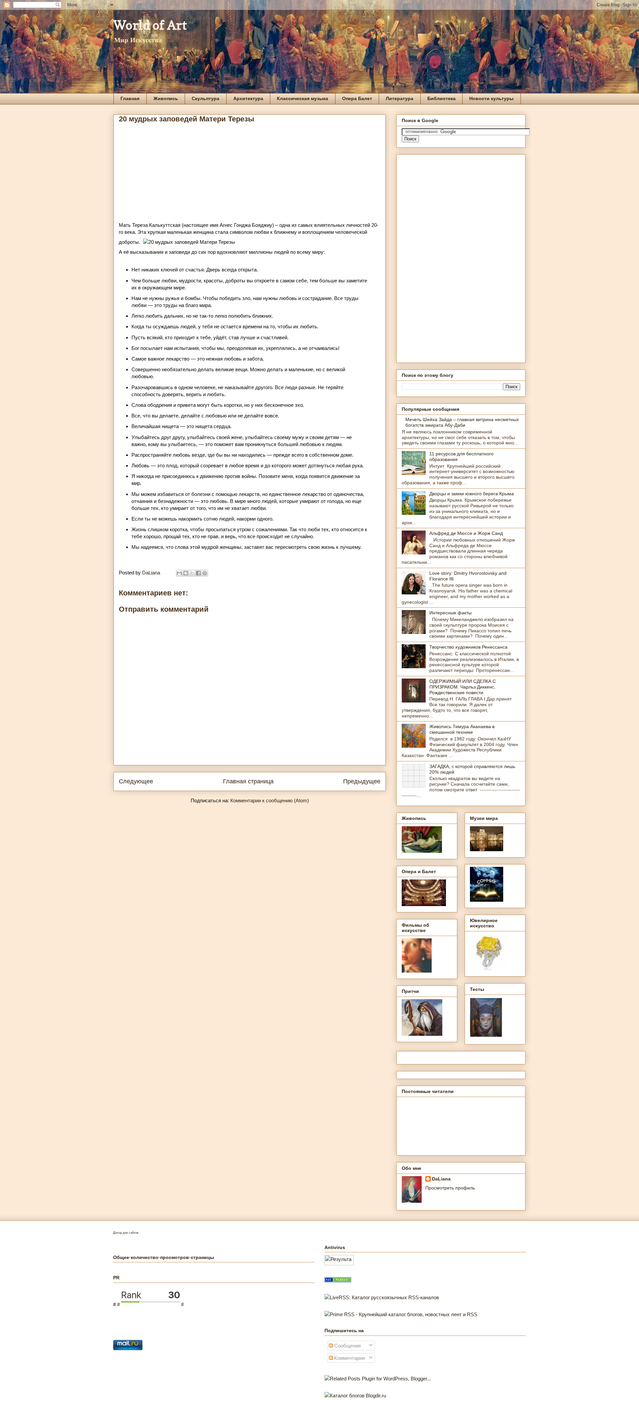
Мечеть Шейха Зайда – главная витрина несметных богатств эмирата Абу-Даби (462, 422)
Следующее (136, 781)
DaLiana (441, 1178)
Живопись (165, 98)
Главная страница (248, 781)
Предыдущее (361, 781)
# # (150, 1304)
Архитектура (248, 98)
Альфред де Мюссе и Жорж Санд (466, 533)
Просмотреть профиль (450, 1187)
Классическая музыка (302, 98)
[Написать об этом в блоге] (185, 573)
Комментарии (349, 1358)
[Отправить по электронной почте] (179, 573)
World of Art (150, 25)
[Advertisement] (249, 175)
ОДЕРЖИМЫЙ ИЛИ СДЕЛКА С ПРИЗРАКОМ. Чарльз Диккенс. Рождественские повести (462, 687)
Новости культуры (491, 98)
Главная (129, 98)
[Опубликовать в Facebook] (198, 573)
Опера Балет (357, 98)
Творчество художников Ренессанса (468, 647)
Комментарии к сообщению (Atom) (269, 800)
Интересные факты (450, 612)
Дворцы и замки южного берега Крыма (471, 493)
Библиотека (441, 98)
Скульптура (205, 98)
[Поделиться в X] (192, 573)
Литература (399, 98)
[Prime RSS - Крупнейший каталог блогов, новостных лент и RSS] (400, 1314)
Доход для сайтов (125, 1232)
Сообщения (347, 1345)
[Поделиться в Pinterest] (204, 573)
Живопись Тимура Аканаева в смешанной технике (462, 729)
